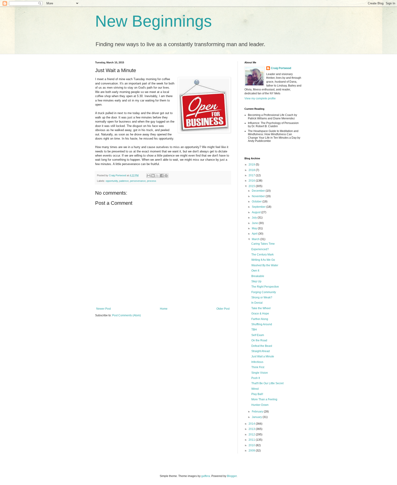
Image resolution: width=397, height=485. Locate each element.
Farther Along (259, 319)
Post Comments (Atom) (126, 315)
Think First (257, 367)
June (255, 223)
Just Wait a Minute (262, 356)
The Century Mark (262, 254)
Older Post (223, 308)
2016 (252, 180)
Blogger (232, 476)
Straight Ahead (260, 351)
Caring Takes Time (263, 243)
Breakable (257, 276)
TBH (254, 329)
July (255, 217)
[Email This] (148, 175)
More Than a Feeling (264, 399)
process (151, 180)
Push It (255, 378)
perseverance (138, 180)
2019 (252, 164)
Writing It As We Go (263, 259)
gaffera (205, 476)
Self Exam (257, 335)
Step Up (256, 281)
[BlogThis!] (153, 175)
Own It (255, 270)
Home (163, 308)
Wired (255, 388)
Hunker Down (260, 405)
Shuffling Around (261, 324)
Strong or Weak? (261, 297)
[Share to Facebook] (161, 175)
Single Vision (259, 372)
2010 (252, 445)
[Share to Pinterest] (166, 175)
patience (124, 180)
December (259, 190)
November (259, 196)
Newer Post (103, 308)
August (256, 212)
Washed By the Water (264, 265)
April (255, 233)
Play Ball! (257, 394)
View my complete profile (260, 98)
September (259, 206)
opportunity (112, 180)
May (255, 228)
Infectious (257, 362)
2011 (252, 439)
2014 (252, 423)
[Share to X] (157, 175)
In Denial (257, 302)
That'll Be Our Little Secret (267, 383)
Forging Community (263, 292)
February (258, 411)
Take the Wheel (261, 308)
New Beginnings (153, 21)
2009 (252, 450)
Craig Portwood (281, 68)
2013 (252, 429)
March (256, 239)
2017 (252, 175)
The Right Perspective (265, 286)
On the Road (259, 340)
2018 (252, 170)
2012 (252, 434)
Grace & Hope (260, 313)
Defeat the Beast (261, 346)
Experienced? (260, 249)
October (257, 201)
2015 (252, 186)
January (257, 417)
